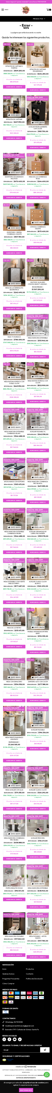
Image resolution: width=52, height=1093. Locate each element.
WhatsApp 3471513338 (14, 1022)
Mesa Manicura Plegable (14, 936)
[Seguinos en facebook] (9, 1039)
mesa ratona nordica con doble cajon (14, 382)
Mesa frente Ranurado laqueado (14, 738)
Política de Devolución (34, 979)
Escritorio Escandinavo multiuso (14, 178)
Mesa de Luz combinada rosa (38, 178)
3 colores (14, 62)
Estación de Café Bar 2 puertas (14, 67)
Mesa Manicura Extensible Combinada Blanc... (14, 432)
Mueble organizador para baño (38, 632)
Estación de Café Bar (14, 119)
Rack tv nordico (14, 337)
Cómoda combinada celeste (38, 228)
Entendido (26, 1090)
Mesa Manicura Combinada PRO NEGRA (14, 839)
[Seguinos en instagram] (4, 1039)
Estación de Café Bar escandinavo (38, 70)
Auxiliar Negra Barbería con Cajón (38, 128)
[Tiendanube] (26, 1067)
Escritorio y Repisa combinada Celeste (14, 233)
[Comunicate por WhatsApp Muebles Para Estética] (47, 1074)
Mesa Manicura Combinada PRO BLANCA (38, 482)
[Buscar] (22, 19)
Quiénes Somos (8, 974)
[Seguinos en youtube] (14, 1039)
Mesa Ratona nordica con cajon (38, 382)
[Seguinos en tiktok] (20, 1039)
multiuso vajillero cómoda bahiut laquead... (38, 283)
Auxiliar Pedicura (38, 838)
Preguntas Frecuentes (10, 979)
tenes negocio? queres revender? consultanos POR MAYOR (26, 2)
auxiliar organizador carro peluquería (37, 532)
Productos (30, 969)
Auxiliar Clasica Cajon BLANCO (38, 582)
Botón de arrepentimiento (26, 1078)
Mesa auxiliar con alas (14, 790)
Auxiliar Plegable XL (38, 432)
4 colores (14, 477)
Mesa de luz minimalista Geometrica (14, 289)
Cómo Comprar (8, 983)
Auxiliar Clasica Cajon (38, 790)
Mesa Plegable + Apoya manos (37, 937)
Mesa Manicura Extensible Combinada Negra (14, 532)
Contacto (29, 974)
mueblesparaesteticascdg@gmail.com (19, 1026)
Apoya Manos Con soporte (14, 482)
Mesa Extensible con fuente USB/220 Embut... (14, 582)
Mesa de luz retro (14, 628)
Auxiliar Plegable (38, 730)
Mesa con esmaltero (14, 682)
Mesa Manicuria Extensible (38, 888)
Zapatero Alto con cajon (38, 682)
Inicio (4, 969)
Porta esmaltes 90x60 (14, 888)
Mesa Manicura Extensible (38, 338)
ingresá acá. (42, 1075)
